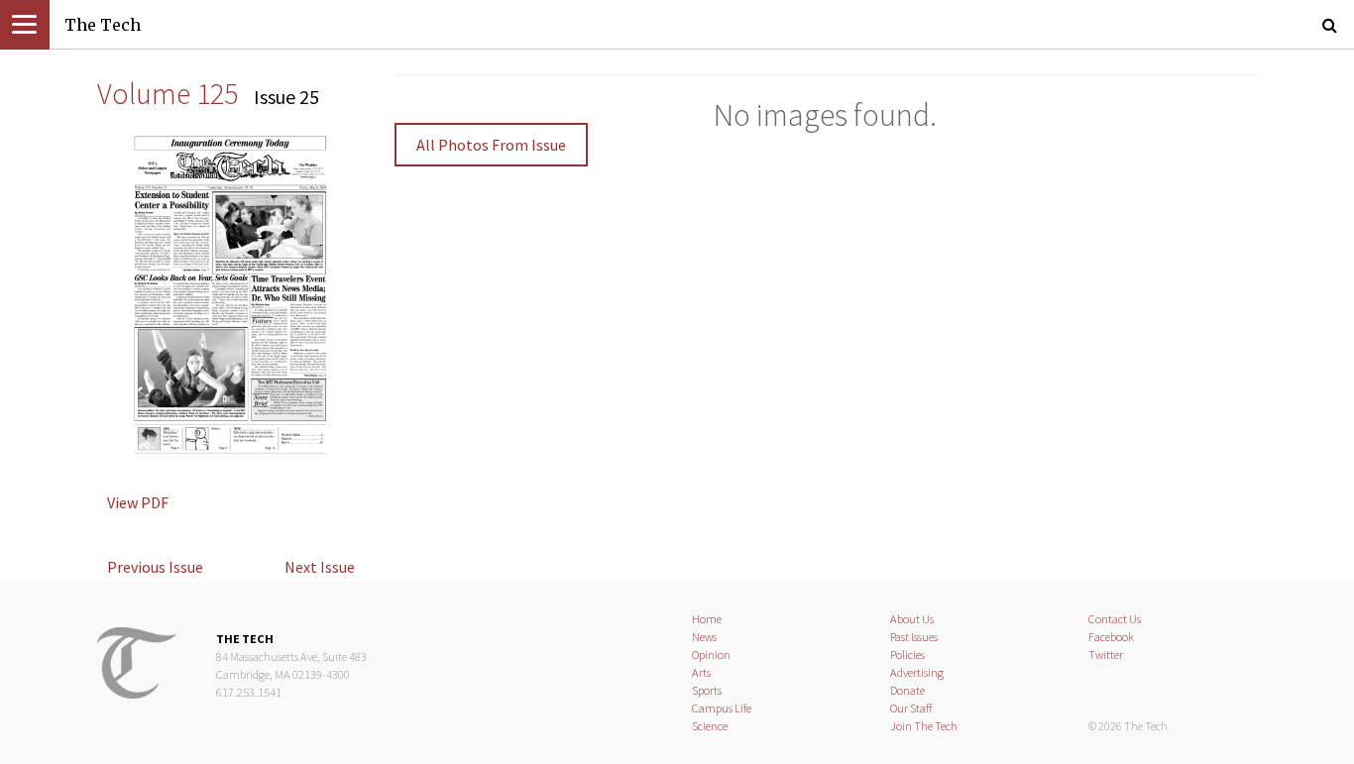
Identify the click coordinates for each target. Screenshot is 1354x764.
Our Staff (911, 708)
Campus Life (721, 708)
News (704, 636)
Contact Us (1114, 618)
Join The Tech (924, 725)
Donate (907, 690)
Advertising (917, 672)
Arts (701, 672)
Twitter (1105, 654)
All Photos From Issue (491, 145)
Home (707, 618)
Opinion (711, 654)
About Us (912, 618)
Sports (707, 690)
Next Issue (319, 567)
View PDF (138, 502)
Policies (907, 654)
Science (710, 725)
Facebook (1111, 636)
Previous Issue (155, 567)
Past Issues (914, 636)
